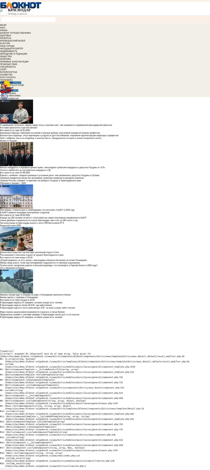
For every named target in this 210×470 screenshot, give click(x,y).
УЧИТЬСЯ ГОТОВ (15, 85)
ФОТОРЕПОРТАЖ (8, 72)
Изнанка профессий (9, 98)
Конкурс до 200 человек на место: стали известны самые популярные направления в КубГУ (43, 218)
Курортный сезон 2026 (10, 225)
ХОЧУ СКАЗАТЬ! (8, 77)
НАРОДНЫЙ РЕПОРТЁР (11, 48)
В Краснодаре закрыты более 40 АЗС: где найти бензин (26, 305)
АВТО (2, 28)
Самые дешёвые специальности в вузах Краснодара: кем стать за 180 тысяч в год (38, 220)
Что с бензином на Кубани (12, 268)
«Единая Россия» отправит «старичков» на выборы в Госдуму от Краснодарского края (40, 180)
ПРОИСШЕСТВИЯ (8, 64)
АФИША (4, 30)
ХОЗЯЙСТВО (6, 75)
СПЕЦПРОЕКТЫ (8, 67)
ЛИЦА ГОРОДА (7, 46)
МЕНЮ (3, 25)
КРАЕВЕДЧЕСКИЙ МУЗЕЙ (12, 41)
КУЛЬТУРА (5, 43)
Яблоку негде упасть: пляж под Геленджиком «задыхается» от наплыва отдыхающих (40, 263)
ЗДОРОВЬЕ (5, 35)
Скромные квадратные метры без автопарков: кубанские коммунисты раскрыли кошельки (42, 178)
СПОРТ (3, 69)
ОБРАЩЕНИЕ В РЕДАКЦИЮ (13, 54)
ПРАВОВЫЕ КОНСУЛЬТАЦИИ (14, 62)
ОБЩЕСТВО (6, 56)
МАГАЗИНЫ (14, 96)
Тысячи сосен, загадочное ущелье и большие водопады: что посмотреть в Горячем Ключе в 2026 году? (48, 265)
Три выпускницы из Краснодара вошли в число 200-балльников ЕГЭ (32, 223)
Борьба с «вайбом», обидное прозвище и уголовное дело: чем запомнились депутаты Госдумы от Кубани (49, 175)
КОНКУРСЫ (5, 38)
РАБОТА (17, 82)
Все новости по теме (9, 130)
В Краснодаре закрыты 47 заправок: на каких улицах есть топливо (31, 302)
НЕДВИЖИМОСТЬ (8, 51)
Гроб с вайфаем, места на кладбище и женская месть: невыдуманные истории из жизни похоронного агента (50, 138)
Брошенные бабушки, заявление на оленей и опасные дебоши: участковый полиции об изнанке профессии (50, 133)
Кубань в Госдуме (8, 141)
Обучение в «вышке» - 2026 (13, 183)
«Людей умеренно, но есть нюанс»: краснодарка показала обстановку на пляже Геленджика (43, 260)
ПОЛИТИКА (5, 59)
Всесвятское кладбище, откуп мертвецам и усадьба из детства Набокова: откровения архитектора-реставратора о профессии (59, 135)
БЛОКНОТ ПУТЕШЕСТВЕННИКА (15, 33)
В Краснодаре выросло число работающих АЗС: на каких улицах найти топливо (37, 308)
